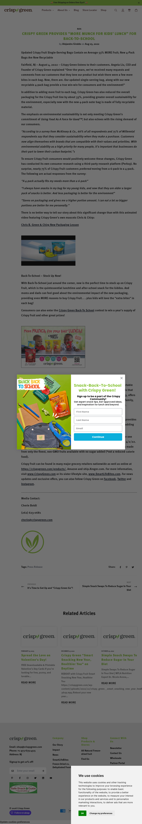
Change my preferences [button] (101, 813)
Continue (98, 437)
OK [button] (82, 813)
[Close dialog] (121, 378)
